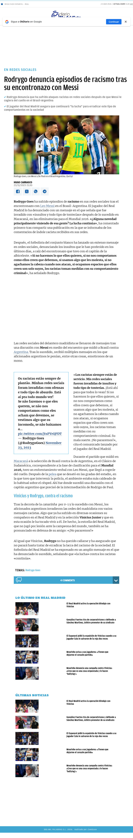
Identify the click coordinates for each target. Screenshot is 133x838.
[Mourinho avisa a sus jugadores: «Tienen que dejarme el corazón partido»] (40, 657)
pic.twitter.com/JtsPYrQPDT (40, 434)
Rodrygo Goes (32, 570)
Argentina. (21, 352)
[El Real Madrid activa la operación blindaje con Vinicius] (40, 608)
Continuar (114, 21)
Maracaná (21, 461)
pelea (52, 474)
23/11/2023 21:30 (23, 185)
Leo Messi (47, 206)
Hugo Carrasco (23, 182)
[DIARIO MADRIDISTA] (66, 11)
